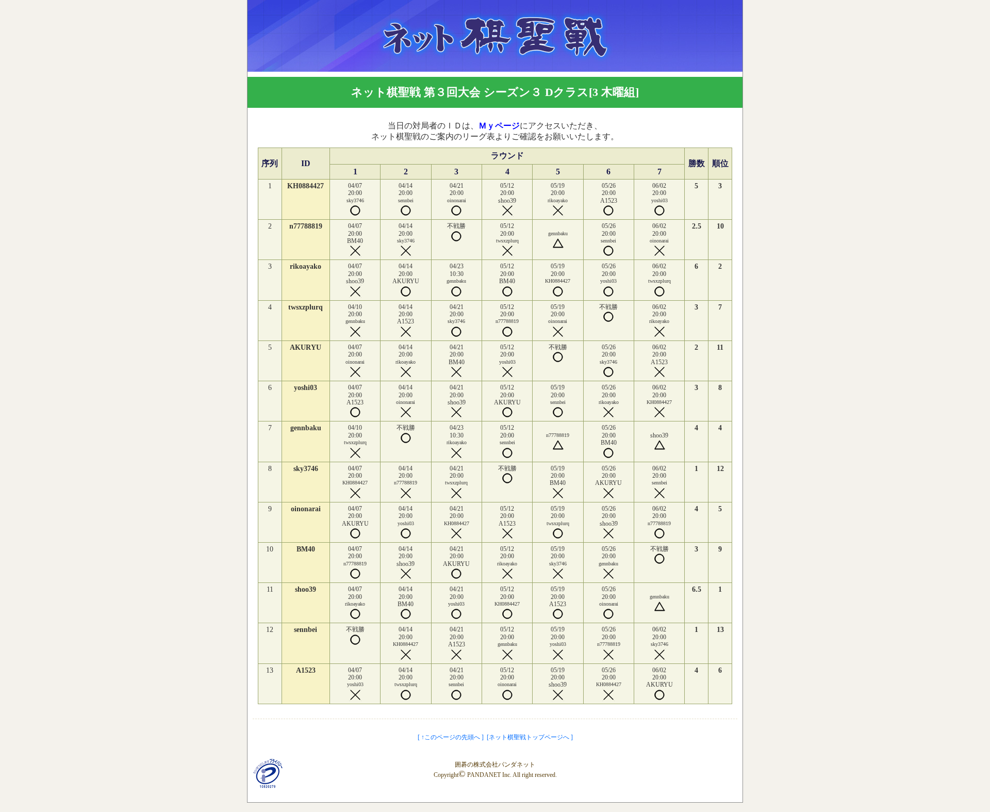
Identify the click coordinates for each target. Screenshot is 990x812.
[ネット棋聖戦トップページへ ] (530, 737)
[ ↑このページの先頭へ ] (451, 737)
